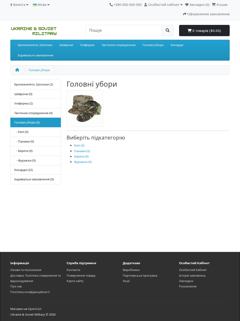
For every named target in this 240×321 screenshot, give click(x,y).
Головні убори (153, 45)
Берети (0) (81, 156)
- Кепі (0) (21, 132)
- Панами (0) (24, 141)
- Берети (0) (23, 151)
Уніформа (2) (23, 103)
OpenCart (34, 309)
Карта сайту (75, 281)
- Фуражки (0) (25, 160)
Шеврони (66, 45)
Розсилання (187, 286)
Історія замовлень (192, 275)
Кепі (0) (79, 145)
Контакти (73, 270)
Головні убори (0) (27, 122)
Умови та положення (25, 270)
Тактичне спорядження (118, 45)
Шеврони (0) (23, 94)
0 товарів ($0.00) (206, 30)
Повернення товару (81, 275)
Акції (126, 281)
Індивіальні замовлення (35, 55)
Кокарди (177, 45)
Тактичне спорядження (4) (33, 113)
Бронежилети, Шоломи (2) (33, 84)
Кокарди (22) (23, 170)
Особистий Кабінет (193, 270)
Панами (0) (82, 151)
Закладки (186, 281)
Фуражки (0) (83, 162)
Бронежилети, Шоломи (35, 45)
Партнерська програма (140, 275)
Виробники (131, 270)
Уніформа (87, 45)
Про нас (16, 286)
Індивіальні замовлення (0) (34, 179)
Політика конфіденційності (30, 292)
